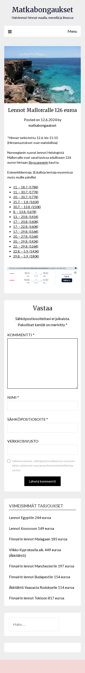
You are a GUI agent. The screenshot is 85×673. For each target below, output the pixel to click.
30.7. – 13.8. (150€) (27, 207)
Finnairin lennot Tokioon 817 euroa (36, 598)
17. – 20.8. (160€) (25, 222)
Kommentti (20, 335)
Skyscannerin (38, 162)
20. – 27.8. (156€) (25, 236)
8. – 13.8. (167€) (24, 212)
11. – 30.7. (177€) (25, 192)
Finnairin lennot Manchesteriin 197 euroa (41, 566)
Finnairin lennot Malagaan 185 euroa (38, 539)
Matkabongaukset (42, 9)
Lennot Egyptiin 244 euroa (30, 517)
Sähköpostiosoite (27, 419)
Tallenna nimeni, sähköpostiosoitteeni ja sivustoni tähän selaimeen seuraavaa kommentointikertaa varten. (43, 465)
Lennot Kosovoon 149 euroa (31, 528)
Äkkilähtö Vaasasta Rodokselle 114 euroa (41, 587)
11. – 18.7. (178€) (25, 187)
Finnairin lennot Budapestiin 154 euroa (39, 577)
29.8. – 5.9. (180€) (26, 256)
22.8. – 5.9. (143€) (26, 251)
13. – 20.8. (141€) (25, 217)
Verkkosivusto (22, 441)
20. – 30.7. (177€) (25, 197)
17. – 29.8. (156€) (25, 232)
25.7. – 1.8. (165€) (26, 202)
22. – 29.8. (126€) (25, 246)
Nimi (13, 397)
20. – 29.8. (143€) (25, 241)
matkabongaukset (42, 125)
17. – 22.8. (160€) (25, 227)
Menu (72, 31)
